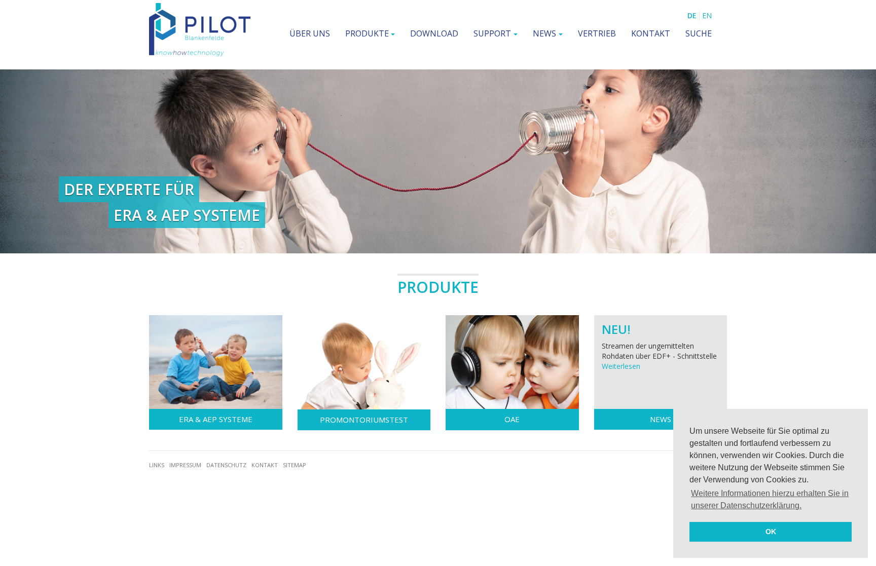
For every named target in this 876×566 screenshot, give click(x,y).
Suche (698, 33)
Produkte (367, 33)
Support (492, 33)
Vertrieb (597, 33)
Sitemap (294, 465)
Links (156, 465)
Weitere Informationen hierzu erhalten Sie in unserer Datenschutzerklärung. (770, 499)
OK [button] (770, 531)
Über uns (309, 33)
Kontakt (650, 33)
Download (434, 33)
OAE (512, 419)
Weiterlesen (621, 366)
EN (707, 15)
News (544, 33)
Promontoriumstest (364, 419)
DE (692, 15)
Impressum (185, 465)
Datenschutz (226, 465)
